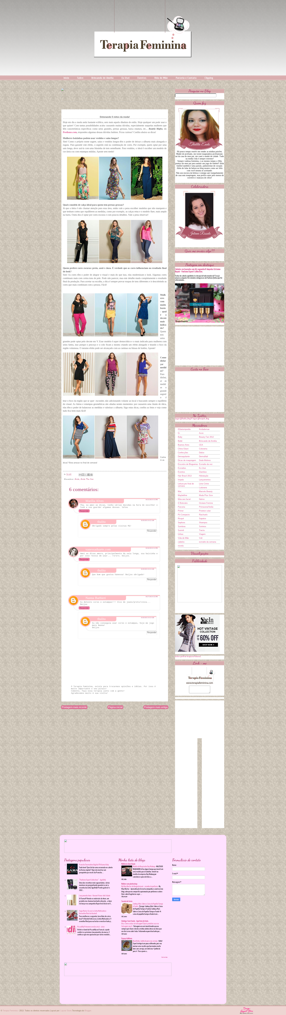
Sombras (182, 526)
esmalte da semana (207, 542)
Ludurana (203, 487)
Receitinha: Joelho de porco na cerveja (145, 941)
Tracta (202, 530)
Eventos (141, 77)
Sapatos (202, 518)
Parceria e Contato (186, 77)
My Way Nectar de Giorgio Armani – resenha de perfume (139, 886)
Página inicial (115, 707)
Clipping (209, 77)
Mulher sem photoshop (129, 884)
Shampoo (203, 522)
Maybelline (182, 495)
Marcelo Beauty (206, 491)
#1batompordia (184, 429)
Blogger (88, 1010)
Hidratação (203, 476)
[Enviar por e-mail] (80, 474)
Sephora (181, 522)
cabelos (181, 542)
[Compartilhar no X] (85, 474)
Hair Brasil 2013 (185, 476)
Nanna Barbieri (96, 598)
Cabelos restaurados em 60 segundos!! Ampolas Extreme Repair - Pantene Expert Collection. (197, 270)
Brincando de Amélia (102, 77)
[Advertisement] (199, 345)
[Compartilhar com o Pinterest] (91, 474)
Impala (181, 480)
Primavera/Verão (206, 507)
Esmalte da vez (206, 464)
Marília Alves (95, 501)
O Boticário (183, 503)
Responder (84, 511)
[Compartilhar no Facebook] (88, 474)
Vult (200, 538)
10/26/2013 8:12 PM (152, 548)
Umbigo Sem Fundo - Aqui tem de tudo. (135, 921)
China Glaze (183, 449)
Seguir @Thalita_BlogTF (183, 419)
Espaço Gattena (126, 939)
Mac (180, 491)
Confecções (183, 452)
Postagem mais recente (74, 707)
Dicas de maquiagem (187, 460)
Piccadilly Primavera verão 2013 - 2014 (91, 927)
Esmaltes (182, 468)
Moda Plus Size (87, 479)
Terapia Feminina (10, 1010)
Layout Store (66, 1010)
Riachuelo (203, 515)
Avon (201, 433)
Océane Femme (206, 503)
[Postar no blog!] (82, 474)
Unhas (180, 534)
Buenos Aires (183, 445)
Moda (77, 479)
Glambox (203, 472)
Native (202, 499)
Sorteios (202, 526)
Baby (180, 437)
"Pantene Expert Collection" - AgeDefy (92, 880)
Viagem (202, 534)
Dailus (201, 452)
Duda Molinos (205, 460)
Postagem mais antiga (156, 707)
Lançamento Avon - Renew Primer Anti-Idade (94, 896)
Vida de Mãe (161, 77)
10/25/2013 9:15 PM (152, 499)
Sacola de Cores (126, 901)
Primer (181, 511)
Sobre (80, 77)
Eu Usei (125, 77)
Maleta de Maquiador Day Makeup (144, 867)
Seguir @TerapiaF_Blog (200, 419)
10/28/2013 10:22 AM (147, 520)
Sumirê (181, 530)
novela (181, 546)
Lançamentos (205, 480)
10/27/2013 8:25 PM (152, 596)
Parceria (181, 507)
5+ (179, 433)
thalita (101, 521)
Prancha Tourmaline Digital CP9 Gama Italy (94, 865)
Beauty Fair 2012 (206, 437)
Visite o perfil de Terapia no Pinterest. (188, 657)
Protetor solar (205, 511)
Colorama (203, 449)
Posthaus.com (70, 132)
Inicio (66, 77)
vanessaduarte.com (98, 549)
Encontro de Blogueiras (188, 464)
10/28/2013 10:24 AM (147, 569)
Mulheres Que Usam (128, 864)
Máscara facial (184, 499)
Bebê (180, 441)
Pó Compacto (184, 515)
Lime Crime (204, 484)
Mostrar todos (165, 957)
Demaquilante (184, 456)
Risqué (181, 518)
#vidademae (204, 429)
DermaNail (203, 456)
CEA (201, 445)
